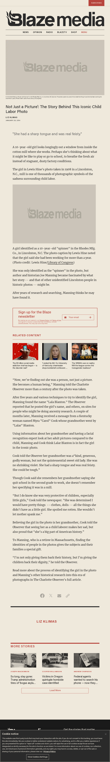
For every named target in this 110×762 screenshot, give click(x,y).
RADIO (49, 32)
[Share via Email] (59, 596)
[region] (55, 746)
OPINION (37, 32)
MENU (84, 32)
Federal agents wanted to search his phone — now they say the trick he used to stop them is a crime (86, 680)
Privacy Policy (44, 320)
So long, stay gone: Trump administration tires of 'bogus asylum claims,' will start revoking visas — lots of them (23, 680)
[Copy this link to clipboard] (67, 596)
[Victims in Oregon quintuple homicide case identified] (55, 660)
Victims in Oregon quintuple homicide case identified (52, 680)
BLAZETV (62, 32)
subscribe (96, 3)
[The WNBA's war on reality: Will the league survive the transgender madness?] (84, 351)
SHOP (74, 32)
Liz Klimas (11, 118)
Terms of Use (56, 320)
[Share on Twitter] (51, 596)
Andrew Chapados (83, 671)
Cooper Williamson (52, 671)
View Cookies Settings (37, 757)
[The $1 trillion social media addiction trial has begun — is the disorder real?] (25, 351)
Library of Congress (60, 262)
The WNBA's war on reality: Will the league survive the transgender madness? (83, 365)
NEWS (26, 32)
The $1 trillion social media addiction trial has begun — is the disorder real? (25, 365)
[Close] (106, 734)
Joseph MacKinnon (20, 671)
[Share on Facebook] (42, 596)
